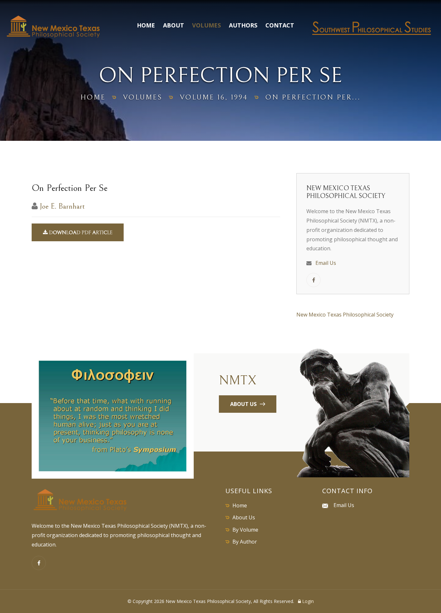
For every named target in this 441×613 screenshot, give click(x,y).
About (173, 25)
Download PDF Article (80, 232)
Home (146, 25)
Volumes (206, 25)
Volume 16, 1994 (214, 97)
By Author (244, 541)
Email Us (325, 262)
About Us (243, 517)
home (93, 97)
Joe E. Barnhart (62, 206)
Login (307, 601)
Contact (279, 25)
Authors (243, 25)
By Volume (245, 529)
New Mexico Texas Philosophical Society (345, 314)
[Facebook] (39, 563)
